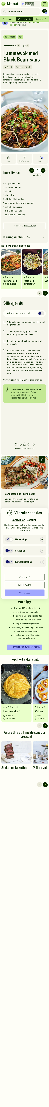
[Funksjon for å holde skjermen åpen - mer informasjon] (33, 313)
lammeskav (14, 183)
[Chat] (44, 11)
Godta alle (24, 593)
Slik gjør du (24, 19)
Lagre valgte (24, 585)
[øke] (43, 170)
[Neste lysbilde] (45, 293)
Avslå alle (24, 577)
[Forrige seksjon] (3, 19)
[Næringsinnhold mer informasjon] (28, 237)
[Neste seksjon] (46, 19)
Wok (20, 37)
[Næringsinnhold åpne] (24, 237)
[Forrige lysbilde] (39, 293)
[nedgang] (31, 170)
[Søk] (4, 11)
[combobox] (21, 11)
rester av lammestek (20, 392)
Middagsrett (10, 37)
